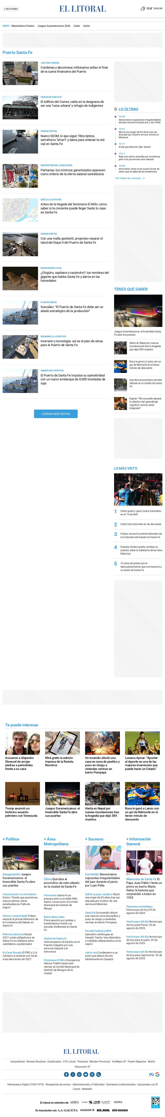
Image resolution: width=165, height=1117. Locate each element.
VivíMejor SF (119, 1061)
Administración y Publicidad (88, 1084)
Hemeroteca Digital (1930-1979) (25, 1084)
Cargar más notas (56, 414)
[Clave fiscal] (155, 1107)
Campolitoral (17, 1061)
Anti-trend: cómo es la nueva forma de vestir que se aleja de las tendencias (139, 169)
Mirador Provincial (99, 1061)
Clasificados (54, 1061)
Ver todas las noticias (128, 178)
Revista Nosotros (36, 1061)
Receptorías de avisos (58, 1084)
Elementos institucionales (121, 1084)
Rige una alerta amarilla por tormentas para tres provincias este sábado (139, 156)
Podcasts (82, 1061)
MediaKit (87, 1089)
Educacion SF (82, 1066)
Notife (151, 1061)
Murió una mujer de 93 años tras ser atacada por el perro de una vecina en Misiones (139, 133)
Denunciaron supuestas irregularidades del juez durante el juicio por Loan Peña (140, 119)
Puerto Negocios (137, 1061)
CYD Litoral (69, 1061)
